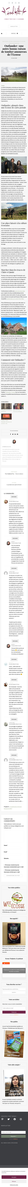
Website (6, 858)
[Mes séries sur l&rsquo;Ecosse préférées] (18, 406)
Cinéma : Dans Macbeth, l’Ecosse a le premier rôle (6, 422)
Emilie (11, 662)
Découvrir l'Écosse (7, 41)
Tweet (2, 85)
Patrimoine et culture (19, 41)
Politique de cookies (14, 1184)
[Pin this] (17, 434)
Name (6, 845)
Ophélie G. (12, 500)
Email (5, 852)
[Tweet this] (12, 434)
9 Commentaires (14, 430)
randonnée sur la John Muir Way (15, 298)
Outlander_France (10, 392)
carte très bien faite (20, 291)
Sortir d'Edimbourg (14, 43)
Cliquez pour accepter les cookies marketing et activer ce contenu (14, 970)
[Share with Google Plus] (15, 434)
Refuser (14, 1181)
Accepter (14, 1177)
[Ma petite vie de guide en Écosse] (6, 406)
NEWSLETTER (14, 26)
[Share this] (10, 434)
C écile (11, 683)
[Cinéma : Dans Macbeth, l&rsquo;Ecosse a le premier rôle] (6, 417)
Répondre (14, 496)
